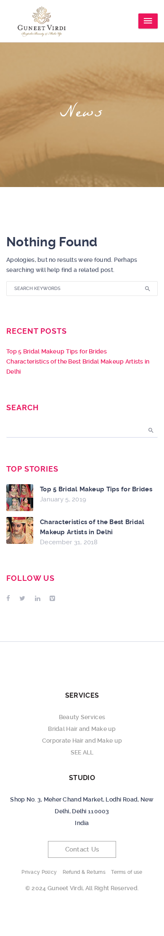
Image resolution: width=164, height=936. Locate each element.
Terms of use (126, 872)
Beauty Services (82, 717)
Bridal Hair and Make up (82, 728)
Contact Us (82, 849)
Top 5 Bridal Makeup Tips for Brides (56, 351)
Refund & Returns (84, 872)
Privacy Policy (39, 872)
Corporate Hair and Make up (82, 740)
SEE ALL (82, 752)
